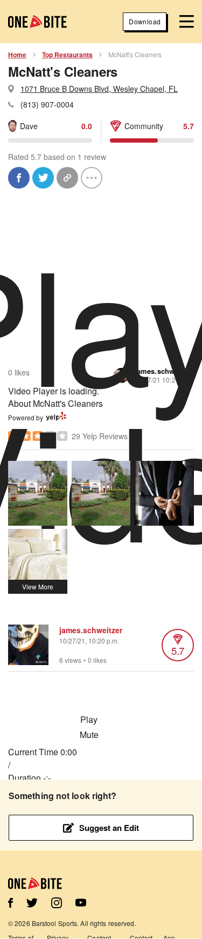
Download (145, 21)
